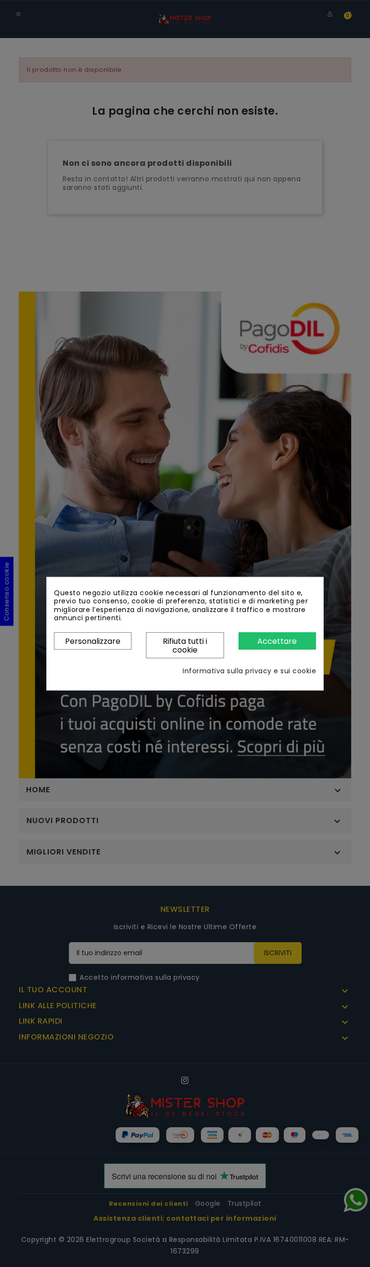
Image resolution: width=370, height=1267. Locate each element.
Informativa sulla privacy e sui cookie (249, 671)
